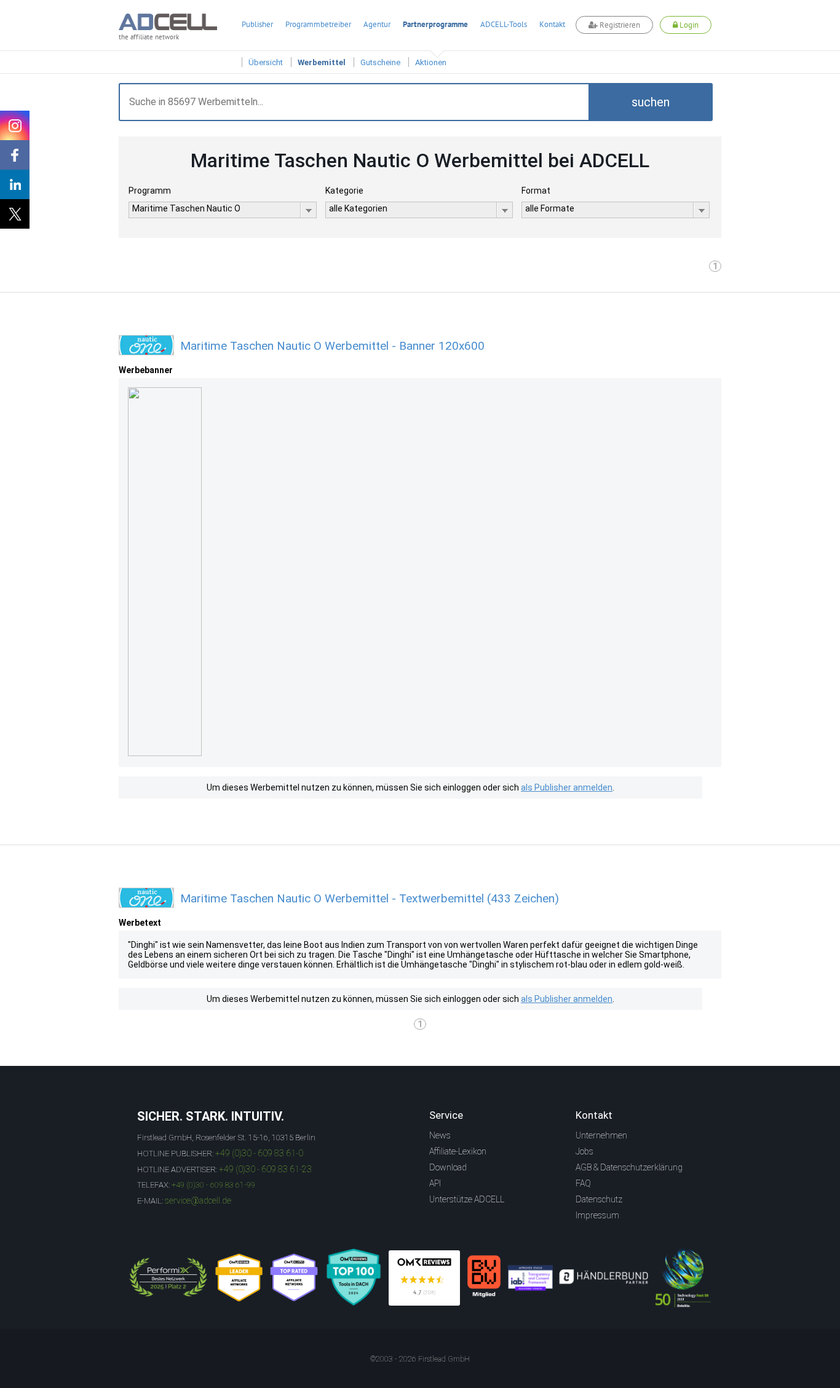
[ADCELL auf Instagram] (15, 125)
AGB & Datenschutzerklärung (629, 1167)
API (435, 1183)
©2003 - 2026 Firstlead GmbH (420, 1359)
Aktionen (430, 62)
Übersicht (265, 62)
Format (535, 190)
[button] (650, 102)
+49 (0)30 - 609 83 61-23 (265, 1169)
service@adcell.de (198, 1200)
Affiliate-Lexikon (457, 1151)
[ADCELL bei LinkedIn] (15, 184)
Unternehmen (601, 1135)
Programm (150, 190)
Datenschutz (599, 1199)
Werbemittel (322, 62)
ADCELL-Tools (503, 24)
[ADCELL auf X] (15, 214)
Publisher (257, 24)
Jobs (584, 1151)
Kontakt (552, 24)
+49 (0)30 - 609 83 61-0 (259, 1153)
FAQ (583, 1183)
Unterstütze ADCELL (466, 1199)
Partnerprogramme (435, 24)
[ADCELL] (424, 1278)
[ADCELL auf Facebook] (15, 155)
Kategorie (344, 190)
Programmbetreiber (318, 24)
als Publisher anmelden (566, 787)
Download (448, 1167)
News (440, 1135)
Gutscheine (380, 62)
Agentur (376, 24)
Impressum (597, 1215)
